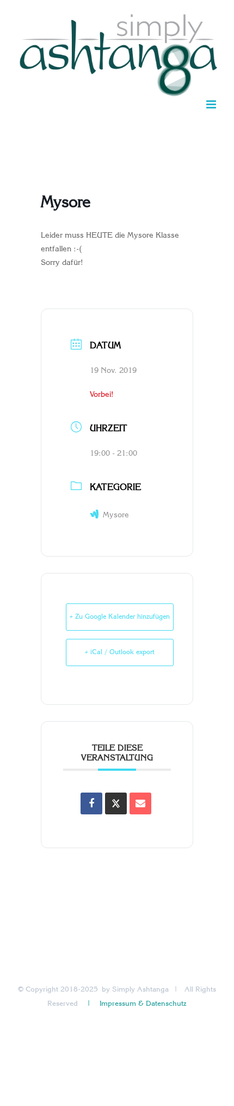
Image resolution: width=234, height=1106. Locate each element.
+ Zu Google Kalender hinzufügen (120, 617)
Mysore (116, 515)
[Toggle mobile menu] (212, 104)
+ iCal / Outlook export (120, 652)
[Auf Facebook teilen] (91, 803)
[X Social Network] (116, 803)
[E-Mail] (140, 803)
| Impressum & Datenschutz (136, 1003)
